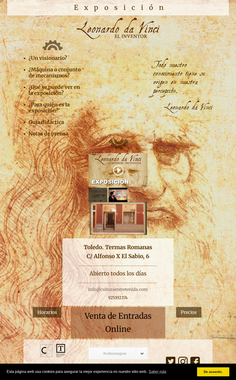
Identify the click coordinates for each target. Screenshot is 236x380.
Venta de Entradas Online (118, 322)
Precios (189, 312)
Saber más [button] (157, 372)
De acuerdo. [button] (213, 372)
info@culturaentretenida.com (118, 289)
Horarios (47, 312)
